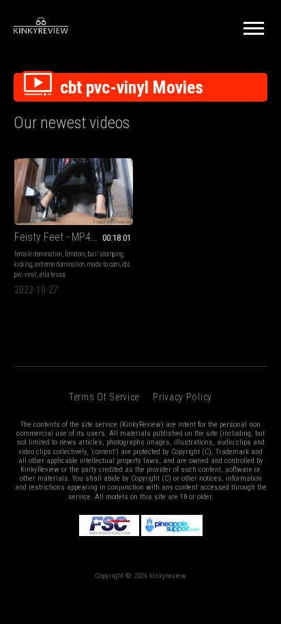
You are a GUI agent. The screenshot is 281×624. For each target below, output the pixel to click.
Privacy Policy (182, 396)
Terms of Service (104, 396)
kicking (23, 264)
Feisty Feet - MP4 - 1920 (67, 237)
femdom (75, 254)
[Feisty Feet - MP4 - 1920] (73, 191)
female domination (38, 254)
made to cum (103, 264)
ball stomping (105, 254)
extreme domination (60, 264)
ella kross (52, 274)
